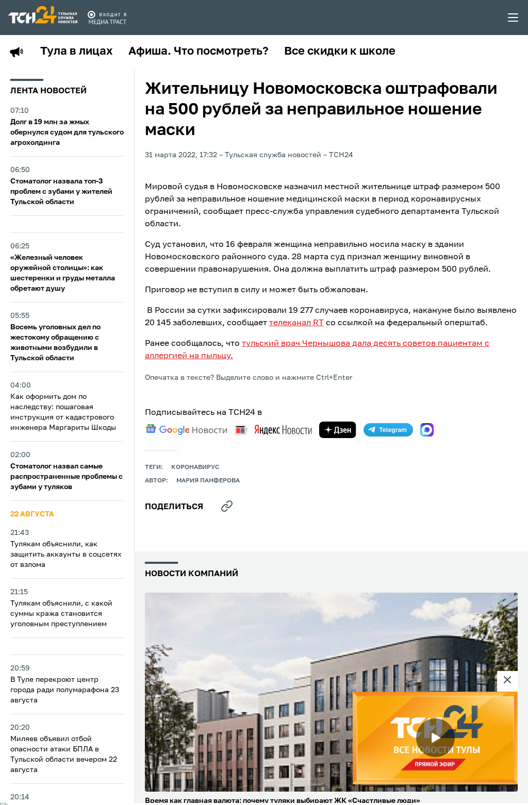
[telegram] (388, 430)
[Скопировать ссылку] (227, 506)
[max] (427, 430)
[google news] (186, 429)
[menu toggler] (513, 17)
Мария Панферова (208, 481)
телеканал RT (296, 323)
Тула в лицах (76, 51)
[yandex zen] (337, 430)
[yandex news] (273, 429)
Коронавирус (195, 467)
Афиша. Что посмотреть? (198, 51)
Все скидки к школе (339, 51)
